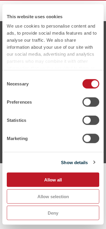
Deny (53, 213)
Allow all (53, 179)
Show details (74, 162)
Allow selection (53, 196)
